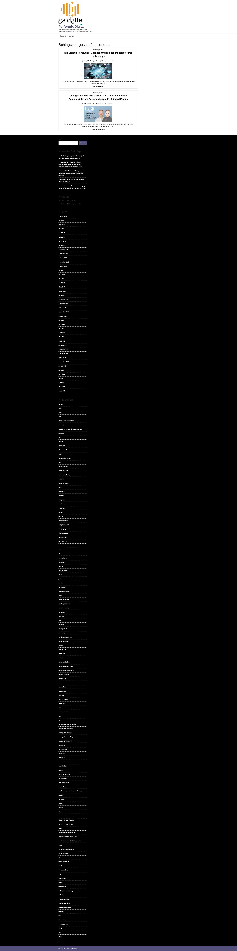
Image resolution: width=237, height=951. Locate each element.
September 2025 (64, 262)
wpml (60, 928)
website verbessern (65, 907)
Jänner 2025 (62, 295)
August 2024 (63, 316)
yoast (60, 936)
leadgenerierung (64, 608)
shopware (62, 799)
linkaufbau (62, 612)
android (61, 441)
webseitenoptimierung (66, 891)
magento (61, 624)
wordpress (62, 920)
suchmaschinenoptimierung (68, 836)
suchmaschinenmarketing (67, 832)
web (60, 874)
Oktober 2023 (63, 357)
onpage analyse (64, 674)
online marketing (64, 662)
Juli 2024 (61, 320)
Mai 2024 (61, 328)
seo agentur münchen (66, 728)
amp (60, 437)
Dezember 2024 (63, 299)
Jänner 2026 (62, 245)
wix (60, 916)
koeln (60, 595)
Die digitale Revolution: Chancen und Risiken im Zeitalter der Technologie (98, 55)
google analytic (63, 520)
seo (60, 720)
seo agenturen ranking (66, 737)
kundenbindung (64, 599)
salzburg (61, 695)
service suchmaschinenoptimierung (70, 791)
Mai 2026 (61, 229)
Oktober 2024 (63, 308)
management (63, 629)
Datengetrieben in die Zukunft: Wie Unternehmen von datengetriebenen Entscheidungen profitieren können (98, 97)
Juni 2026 (62, 224)
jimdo (60, 579)
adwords (61, 425)
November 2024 (64, 303)
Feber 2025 (62, 291)
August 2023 (63, 366)
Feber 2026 (62, 241)
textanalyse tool (64, 861)
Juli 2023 (61, 370)
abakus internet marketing (67, 421)
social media (63, 816)
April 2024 (62, 333)
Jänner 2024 (62, 345)
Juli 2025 (61, 270)
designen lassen (64, 483)
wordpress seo (63, 924)
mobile (61, 645)
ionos (60, 574)
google (61, 516)
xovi (60, 932)
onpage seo (62, 678)
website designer (64, 899)
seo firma (62, 753)
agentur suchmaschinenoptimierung (70, 429)
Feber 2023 (62, 391)
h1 (59, 545)
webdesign (62, 878)
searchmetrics (63, 712)
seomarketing (63, 787)
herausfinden (63, 558)
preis (60, 683)
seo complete (63, 749)
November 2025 (64, 253)
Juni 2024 (62, 324)
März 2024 (62, 337)
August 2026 (63, 216)
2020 (60, 412)
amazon (61, 433)
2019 (60, 408)
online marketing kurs (66, 666)
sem (60, 716)
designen (61, 479)
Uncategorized (98, 49)
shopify (61, 795)
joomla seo (62, 587)
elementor (62, 491)
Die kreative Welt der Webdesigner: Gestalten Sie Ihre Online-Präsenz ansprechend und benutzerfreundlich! (71, 164)
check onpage (63, 466)
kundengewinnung (65, 604)
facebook (61, 504)
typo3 (60, 866)
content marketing (64, 475)
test (60, 857)
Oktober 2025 (63, 258)
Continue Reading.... (98, 87)
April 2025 (62, 283)
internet (61, 566)
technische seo (63, 853)
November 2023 (64, 353)
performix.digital (71, 26)
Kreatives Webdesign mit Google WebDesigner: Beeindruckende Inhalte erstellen (71, 173)
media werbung (64, 641)
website (61, 895)
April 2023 (62, 382)
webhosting (62, 886)
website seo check (64, 903)
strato (60, 828)
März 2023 (62, 387)
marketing (62, 633)
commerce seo (63, 470)
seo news (62, 762)
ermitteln (61, 495)
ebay (60, 487)
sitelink (61, 807)
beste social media (64, 458)
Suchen (61, 139)
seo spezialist (63, 778)
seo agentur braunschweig (67, 724)
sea (60, 708)
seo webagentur (64, 782)
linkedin (61, 616)
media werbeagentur (65, 637)
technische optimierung (66, 849)
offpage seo (62, 649)
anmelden (62, 445)
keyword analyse (64, 591)
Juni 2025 (62, 274)
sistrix (60, 803)
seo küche (62, 757)
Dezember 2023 (63, 349)
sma (60, 812)
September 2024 (64, 312)
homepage (62, 562)
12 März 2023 (87, 103)
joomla (61, 583)
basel (60, 454)
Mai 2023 (61, 378)
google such (62, 537)
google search (63, 533)
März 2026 (62, 237)
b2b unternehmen (64, 450)
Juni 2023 (62, 374)
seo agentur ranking (65, 732)
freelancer (62, 508)
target (60, 845)
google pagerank (64, 529)
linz (60, 620)
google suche (63, 541)
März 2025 (62, 287)
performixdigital (99, 61)
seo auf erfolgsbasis (65, 741)
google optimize (64, 525)
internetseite (63, 570)
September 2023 (64, 362)
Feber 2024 (62, 341)
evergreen (62, 500)
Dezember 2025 (63, 249)
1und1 (60, 404)
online (60, 658)
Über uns (63, 36)
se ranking (62, 703)
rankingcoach (63, 691)
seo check (62, 745)
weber (60, 882)
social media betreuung (66, 820)
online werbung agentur (66, 670)
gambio (61, 512)
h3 (59, 554)
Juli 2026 (61, 220)
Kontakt (71, 36)
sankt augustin (63, 699)
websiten (61, 911)
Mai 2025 (61, 278)
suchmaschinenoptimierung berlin (70, 841)
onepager (62, 653)
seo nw (61, 770)
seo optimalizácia (64, 774)
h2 (59, 549)
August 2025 (63, 266)
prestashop (62, 687)
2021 (60, 416)
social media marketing (66, 824)
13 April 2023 (87, 61)
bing (60, 462)
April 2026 (62, 233)
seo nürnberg (63, 766)
